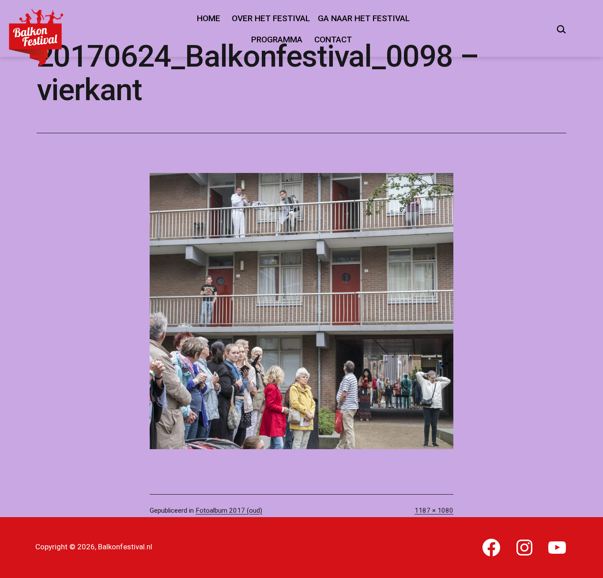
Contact (333, 39)
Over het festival (271, 18)
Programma (276, 39)
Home (208, 18)
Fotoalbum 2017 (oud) (229, 510)
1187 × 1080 (434, 510)
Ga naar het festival (364, 18)
